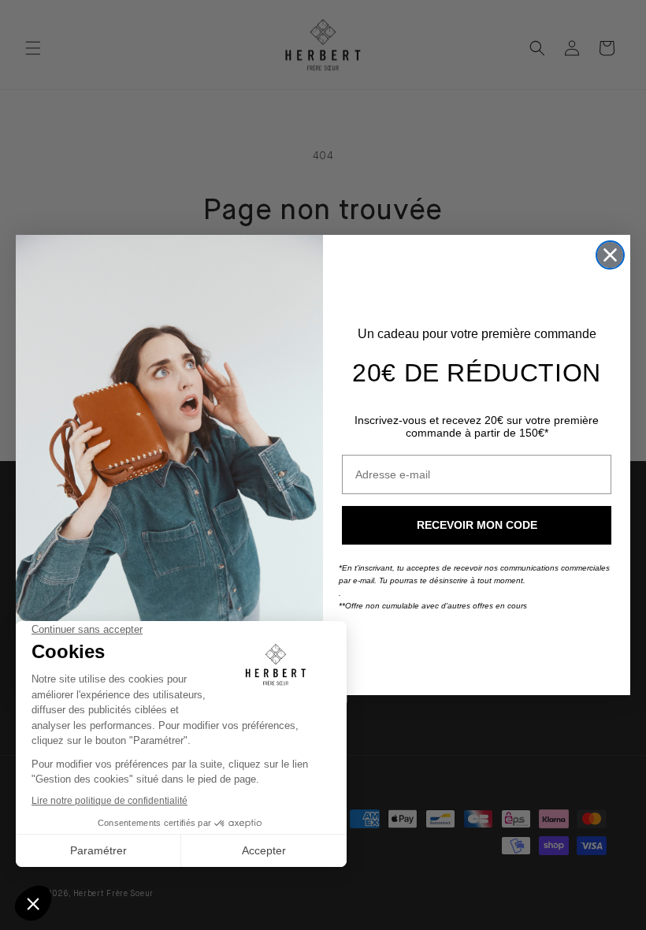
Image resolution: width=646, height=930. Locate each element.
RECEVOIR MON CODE (477, 525)
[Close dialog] (610, 255)
